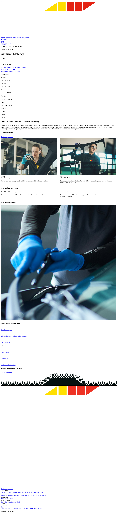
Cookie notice (29, 508)
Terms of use (4, 508)
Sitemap (22, 508)
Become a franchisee (11, 502)
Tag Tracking (30, 495)
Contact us (4, 505)
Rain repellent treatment (11, 495)
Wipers (3, 495)
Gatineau (3, 44)
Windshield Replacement (18, 492)
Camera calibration (17, 37)
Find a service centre (7, 43)
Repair (3, 37)
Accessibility (16, 508)
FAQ (18, 502)
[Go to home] (58, 36)
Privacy (10, 508)
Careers (3, 502)
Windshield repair (6, 492)
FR (2, 1)
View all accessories (40, 495)
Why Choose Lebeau (7, 499)
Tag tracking (26, 37)
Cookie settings (37, 508)
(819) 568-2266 (5, 67)
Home (2, 41)
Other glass (39, 492)
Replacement (8, 37)
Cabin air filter (22, 495)
